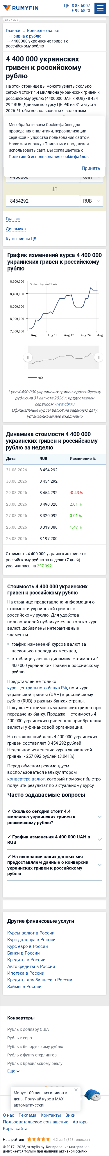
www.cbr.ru (64, 404)
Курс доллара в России (31, 939)
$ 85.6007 (81, 5)
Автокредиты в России (31, 966)
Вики (70, 1115)
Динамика (16, 228)
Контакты (51, 1115)
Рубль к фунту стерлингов (32, 1055)
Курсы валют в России (31, 932)
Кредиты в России (26, 959)
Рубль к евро (19, 1037)
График (13, 218)
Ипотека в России (25, 973)
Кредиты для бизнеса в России (39, 979)
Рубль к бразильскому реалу (34, 1063)
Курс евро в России (27, 946)
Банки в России (23, 952)
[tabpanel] (51, 1044)
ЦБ (66, 5)
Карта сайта (15, 1128)
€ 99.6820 (81, 10)
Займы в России (24, 986)
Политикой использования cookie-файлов (49, 156)
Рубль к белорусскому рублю (35, 1046)
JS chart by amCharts (43, 284)
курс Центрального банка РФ (37, 688)
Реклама (27, 1115)
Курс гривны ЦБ (21, 238)
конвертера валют (26, 779)
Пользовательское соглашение (35, 1121)
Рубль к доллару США (28, 1029)
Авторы (81, 1121)
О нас (8, 1115)
